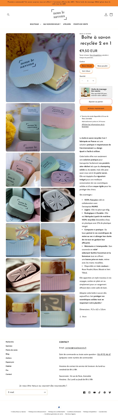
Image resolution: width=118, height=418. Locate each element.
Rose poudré (102, 66)
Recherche (10, 342)
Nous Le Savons (21, 411)
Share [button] (84, 317)
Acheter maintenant (96, 108)
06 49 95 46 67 (104, 354)
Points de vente (12, 350)
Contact (9, 374)
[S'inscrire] (44, 392)
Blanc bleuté (87, 66)
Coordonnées (103, 411)
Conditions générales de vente (54, 414)
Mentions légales (70, 414)
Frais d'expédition (96, 55)
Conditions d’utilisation (74, 411)
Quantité (83, 76)
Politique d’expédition (90, 411)
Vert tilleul (86, 71)
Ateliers (9, 358)
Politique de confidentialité (56, 411)
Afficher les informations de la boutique (93, 125)
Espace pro (10, 362)
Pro (7, 370)
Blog (7, 354)
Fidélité (8, 366)
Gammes (9, 346)
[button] (8, 14)
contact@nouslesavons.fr (75, 348)
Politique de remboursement (37, 411)
